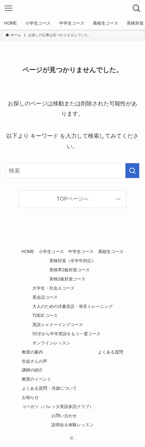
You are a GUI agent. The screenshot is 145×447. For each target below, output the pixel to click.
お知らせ (30, 397)
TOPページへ (73, 199)
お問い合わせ (64, 415)
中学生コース (81, 251)
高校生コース (111, 251)
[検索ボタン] (136, 8)
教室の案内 (32, 352)
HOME (27, 251)
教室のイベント (36, 379)
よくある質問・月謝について (49, 388)
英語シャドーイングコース (57, 324)
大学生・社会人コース (53, 288)
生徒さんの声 (34, 361)
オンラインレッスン (51, 343)
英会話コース (45, 297)
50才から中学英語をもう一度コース (66, 333)
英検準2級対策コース (69, 269)
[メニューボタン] (8, 8)
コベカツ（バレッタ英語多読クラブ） (58, 406)
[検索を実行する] (132, 170)
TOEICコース (45, 315)
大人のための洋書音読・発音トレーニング (72, 306)
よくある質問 (110, 352)
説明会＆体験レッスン (72, 424)
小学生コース (51, 251)
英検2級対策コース (67, 279)
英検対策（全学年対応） (72, 260)
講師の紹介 (32, 370)
